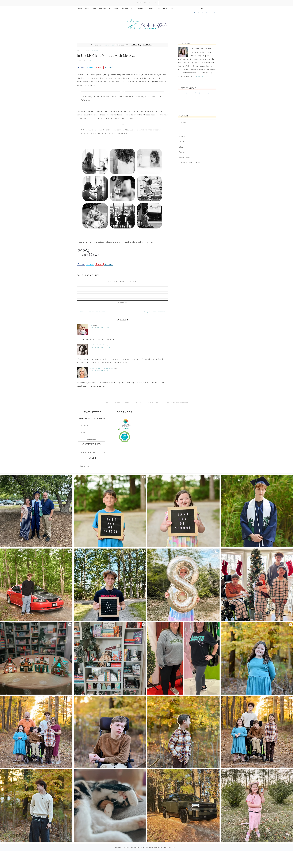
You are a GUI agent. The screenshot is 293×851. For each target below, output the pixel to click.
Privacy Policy (185, 157)
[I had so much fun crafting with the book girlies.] (36, 658)
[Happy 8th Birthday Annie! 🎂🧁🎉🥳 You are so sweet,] (183, 585)
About (181, 142)
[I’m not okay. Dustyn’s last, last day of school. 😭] (110, 585)
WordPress (168, 847)
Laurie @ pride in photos (101, 368)
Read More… (201, 76)
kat (91, 325)
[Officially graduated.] (36, 511)
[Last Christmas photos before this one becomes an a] (36, 805)
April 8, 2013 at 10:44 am (100, 371)
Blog (181, 147)
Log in (175, 847)
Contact (182, 152)
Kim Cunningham (97, 345)
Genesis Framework (155, 847)
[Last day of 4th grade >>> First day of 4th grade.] (110, 511)
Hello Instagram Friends (189, 162)
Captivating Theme (137, 847)
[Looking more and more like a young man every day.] (110, 732)
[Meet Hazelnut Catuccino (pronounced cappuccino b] (110, 805)
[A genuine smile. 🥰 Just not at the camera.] (183, 732)
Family (114, 45)
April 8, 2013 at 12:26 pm (100, 347)
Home (106, 45)
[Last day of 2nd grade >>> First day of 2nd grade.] (183, 511)
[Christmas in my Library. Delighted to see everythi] (110, 658)
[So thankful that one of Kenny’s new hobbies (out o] (183, 805)
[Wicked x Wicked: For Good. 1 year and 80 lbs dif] (183, 658)
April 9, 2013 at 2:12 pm (100, 327)
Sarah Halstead (146, 25)
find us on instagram (146, 3)
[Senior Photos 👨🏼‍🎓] (36, 585)
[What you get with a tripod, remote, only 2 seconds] (36, 732)
